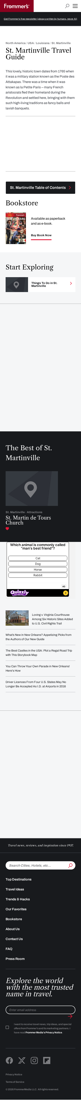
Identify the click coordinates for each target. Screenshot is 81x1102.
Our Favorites (16, 909)
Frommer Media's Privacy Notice (44, 1032)
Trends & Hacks (18, 899)
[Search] (70, 865)
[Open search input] (67, 6)
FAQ (9, 949)
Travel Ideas (15, 889)
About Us (13, 929)
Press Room (15, 959)
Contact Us (14, 939)
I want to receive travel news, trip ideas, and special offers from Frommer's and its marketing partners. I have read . (42, 1028)
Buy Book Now (41, 235)
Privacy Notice (14, 1074)
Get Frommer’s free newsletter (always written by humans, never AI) (40, 19)
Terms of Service (15, 1081)
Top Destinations (19, 879)
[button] (75, 6)
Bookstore (14, 919)
